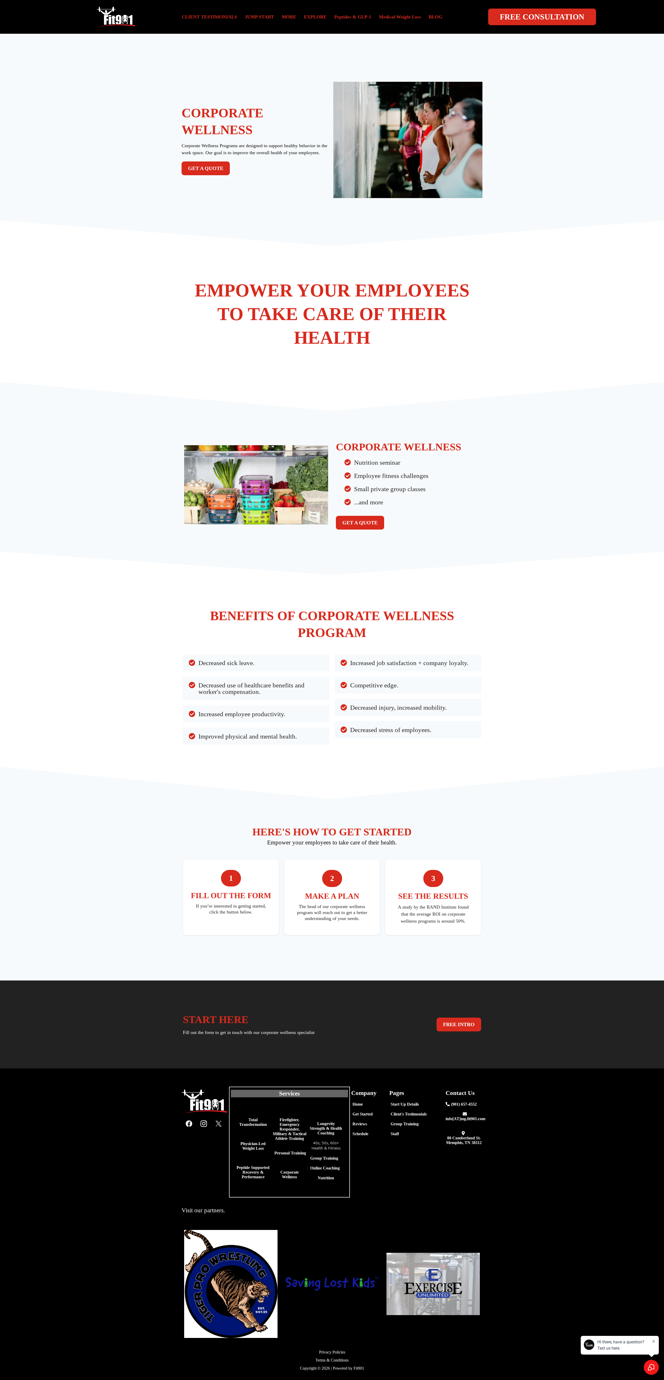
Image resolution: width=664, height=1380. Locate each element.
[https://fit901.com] (70, 16)
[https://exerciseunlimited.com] (433, 1284)
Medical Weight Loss (400, 16)
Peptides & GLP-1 (352, 16)
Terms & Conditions (332, 1360)
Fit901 (359, 1368)
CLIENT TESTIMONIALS (209, 16)
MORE (289, 16)
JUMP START (259, 16)
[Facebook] (189, 1123)
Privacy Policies (332, 1352)
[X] (218, 1123)
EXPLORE (315, 16)
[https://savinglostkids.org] (332, 1284)
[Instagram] (203, 1123)
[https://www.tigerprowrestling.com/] (231, 1284)
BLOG (435, 16)
